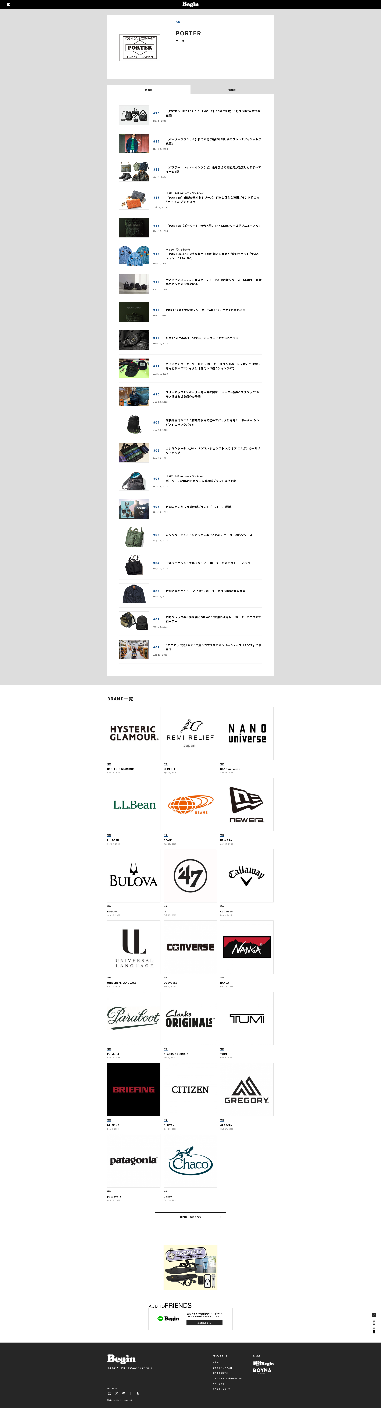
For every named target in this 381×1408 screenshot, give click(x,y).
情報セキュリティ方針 (222, 1367)
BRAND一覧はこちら (190, 1216)
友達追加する (204, 1322)
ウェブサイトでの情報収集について (228, 1378)
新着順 (149, 89)
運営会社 (217, 1362)
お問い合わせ (218, 1383)
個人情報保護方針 (220, 1373)
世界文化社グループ (221, 1389)
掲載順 (232, 89)
